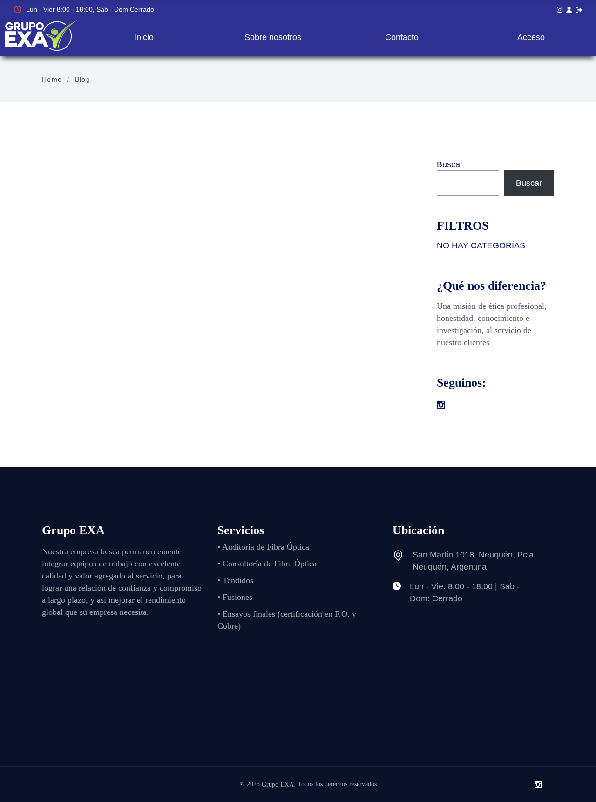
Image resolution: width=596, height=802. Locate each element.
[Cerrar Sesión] (579, 10)
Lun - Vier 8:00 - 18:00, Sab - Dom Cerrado (90, 9)
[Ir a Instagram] (559, 10)
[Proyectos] (569, 10)
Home (52, 79)
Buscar (450, 164)
